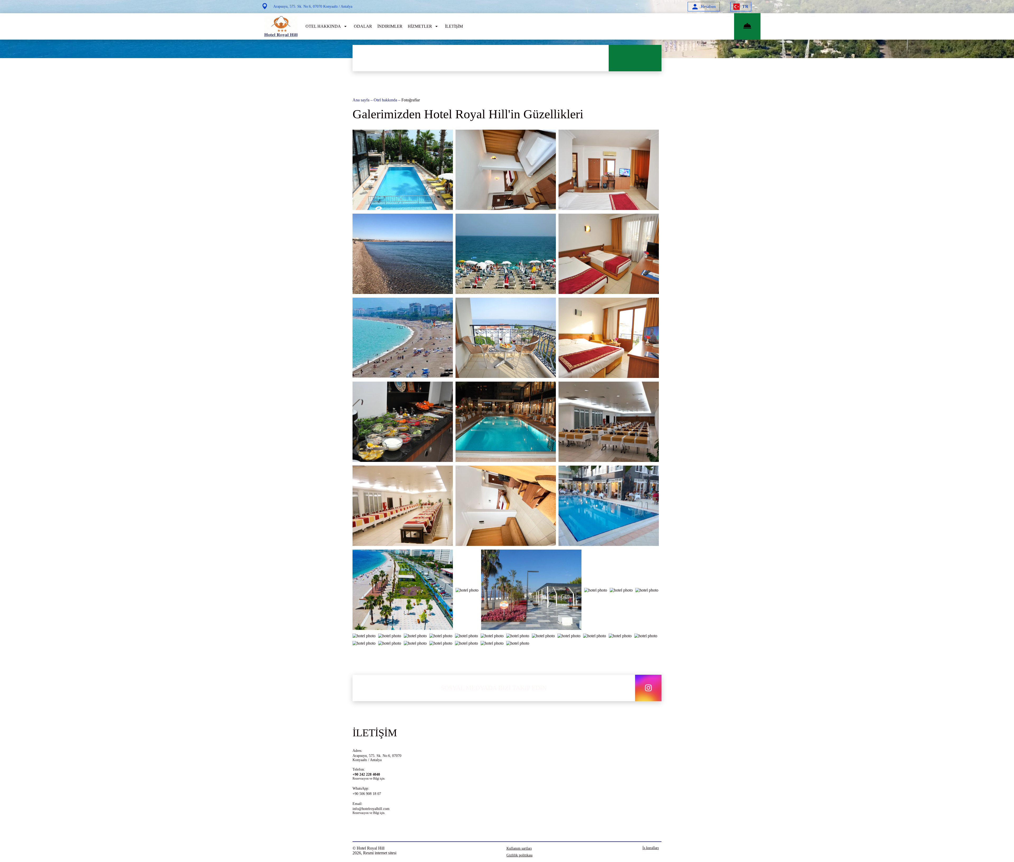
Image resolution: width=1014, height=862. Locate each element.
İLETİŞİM (454, 26)
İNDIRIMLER (389, 26)
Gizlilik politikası (519, 855)
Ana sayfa (361, 100)
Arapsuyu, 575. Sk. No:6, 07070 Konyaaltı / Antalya (377, 758)
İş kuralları (650, 848)
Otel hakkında (386, 100)
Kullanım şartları (519, 848)
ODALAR (363, 26)
